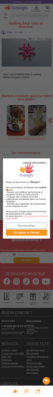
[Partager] (38, 390)
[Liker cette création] (15, 391)
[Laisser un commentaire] (26, 390)
